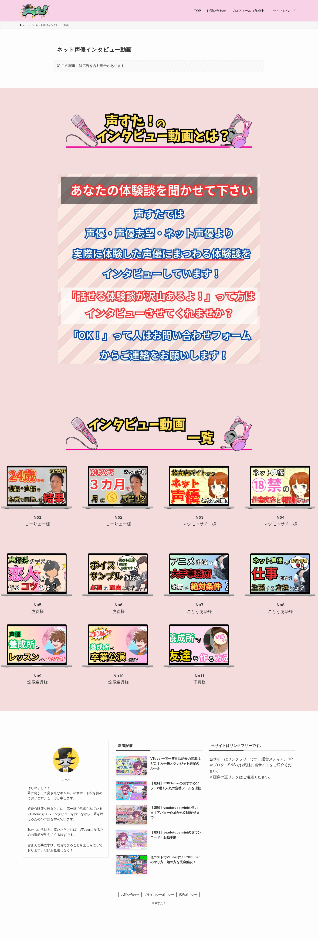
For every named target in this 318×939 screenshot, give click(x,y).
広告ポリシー (188, 894)
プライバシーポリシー (159, 894)
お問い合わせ (130, 894)
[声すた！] (34, 11)
